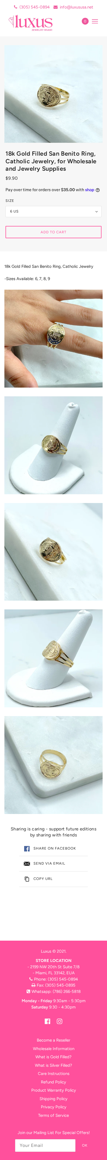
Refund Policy (53, 1082)
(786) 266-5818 (67, 991)
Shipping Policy (53, 1098)
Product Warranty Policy (53, 1090)
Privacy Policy (53, 1106)
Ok (85, 1145)
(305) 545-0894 (34, 7)
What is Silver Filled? (53, 1065)
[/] (36, 22)
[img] (47, 1021)
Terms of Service (53, 1115)
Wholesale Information (53, 1048)
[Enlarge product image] (53, 94)
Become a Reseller (53, 1040)
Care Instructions (53, 1073)
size (9, 201)
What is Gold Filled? (53, 1056)
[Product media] (53, 339)
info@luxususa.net (76, 7)
